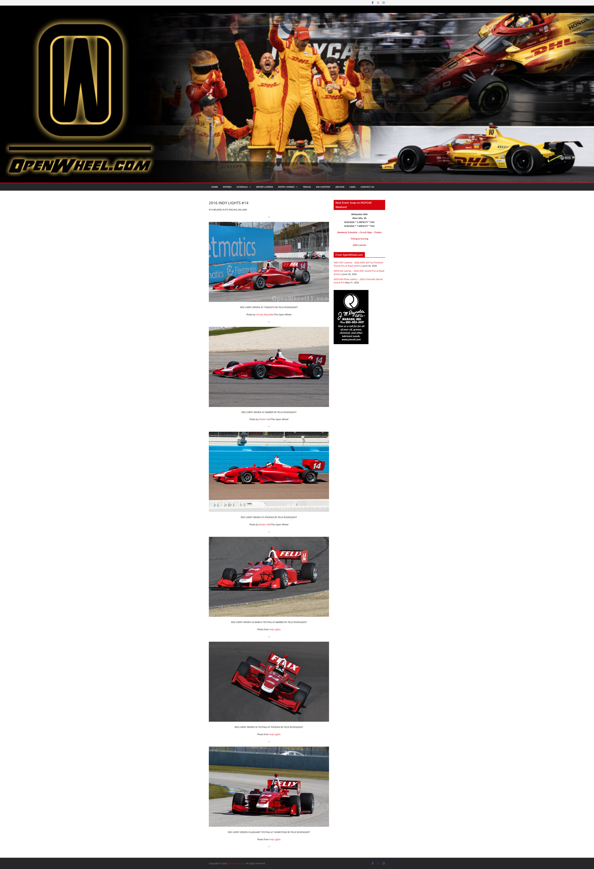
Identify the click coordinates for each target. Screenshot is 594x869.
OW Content (323, 186)
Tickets (378, 232)
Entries (227, 186)
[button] (249, 187)
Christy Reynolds (264, 314)
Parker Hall (264, 419)
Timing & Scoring (359, 238)
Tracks (307, 186)
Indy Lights (275, 629)
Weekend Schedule (347, 232)
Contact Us (367, 186)
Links (352, 186)
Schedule (242, 186)
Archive (339, 186)
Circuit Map (366, 232)
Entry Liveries (286, 186)
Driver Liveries (264, 186)
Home (214, 186)
